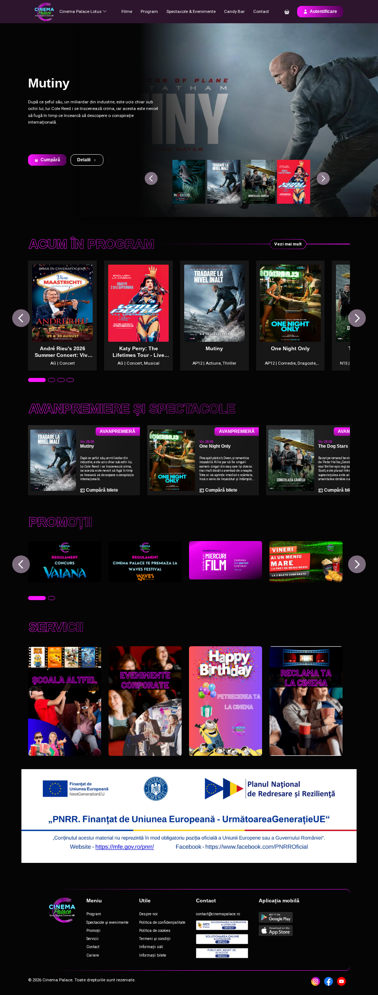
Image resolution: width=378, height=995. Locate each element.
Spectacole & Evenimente (191, 11)
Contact (261, 11)
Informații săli (151, 947)
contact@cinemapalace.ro (218, 914)
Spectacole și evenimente (107, 922)
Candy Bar (234, 11)
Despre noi (148, 914)
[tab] (31, 380)
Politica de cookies (155, 931)
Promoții (93, 931)
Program (149, 11)
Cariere (92, 955)
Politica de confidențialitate (162, 922)
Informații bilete (152, 955)
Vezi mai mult (288, 244)
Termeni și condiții (155, 939)
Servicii (92, 939)
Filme (126, 11)
